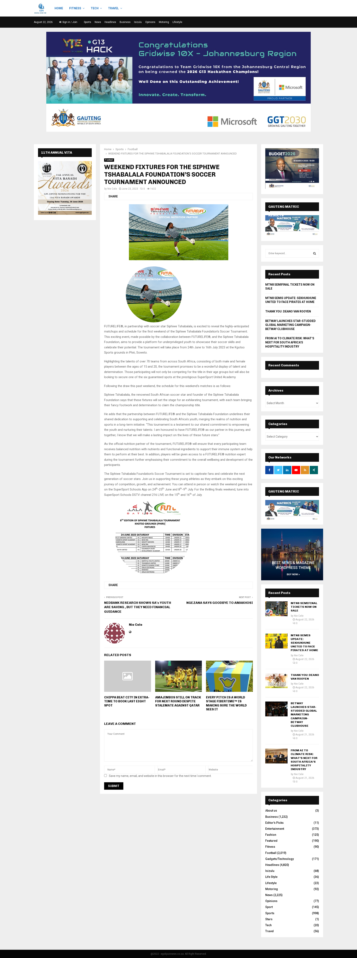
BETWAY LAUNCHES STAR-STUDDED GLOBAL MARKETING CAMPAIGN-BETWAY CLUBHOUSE (290, 325)
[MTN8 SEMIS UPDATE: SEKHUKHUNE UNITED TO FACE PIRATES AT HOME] (276, 641)
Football (109, 160)
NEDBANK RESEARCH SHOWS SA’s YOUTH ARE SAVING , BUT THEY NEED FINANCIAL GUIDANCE (137, 607)
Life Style (271, 876)
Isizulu (138, 22)
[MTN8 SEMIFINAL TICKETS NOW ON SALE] (276, 608)
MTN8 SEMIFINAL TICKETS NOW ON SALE (304, 606)
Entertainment (274, 828)
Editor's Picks (274, 822)
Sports (87, 22)
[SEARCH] (314, 253)
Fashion (270, 834)
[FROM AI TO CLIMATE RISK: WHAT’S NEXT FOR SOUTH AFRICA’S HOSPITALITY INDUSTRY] (276, 756)
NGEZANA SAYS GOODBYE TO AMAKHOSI (219, 603)
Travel (113, 8)
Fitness (75, 8)
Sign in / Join (69, 22)
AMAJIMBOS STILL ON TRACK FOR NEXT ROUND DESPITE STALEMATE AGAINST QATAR (178, 701)
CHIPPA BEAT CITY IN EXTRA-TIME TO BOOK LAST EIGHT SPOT (126, 701)
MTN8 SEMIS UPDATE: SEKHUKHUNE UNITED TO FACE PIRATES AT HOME (304, 643)
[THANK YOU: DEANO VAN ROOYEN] (276, 680)
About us (271, 810)
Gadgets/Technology (279, 859)
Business (125, 22)
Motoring (164, 22)
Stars (269, 919)
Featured (271, 840)
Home (59, 8)
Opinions (150, 22)
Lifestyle (177, 22)
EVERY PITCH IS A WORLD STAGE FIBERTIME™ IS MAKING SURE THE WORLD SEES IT (226, 703)
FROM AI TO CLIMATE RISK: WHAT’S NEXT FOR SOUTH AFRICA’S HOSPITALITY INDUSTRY (289, 342)
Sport (269, 907)
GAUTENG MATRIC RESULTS (283, 495)
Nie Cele (112, 188)
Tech (95, 8)
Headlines (110, 22)
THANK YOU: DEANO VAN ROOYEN (288, 311)
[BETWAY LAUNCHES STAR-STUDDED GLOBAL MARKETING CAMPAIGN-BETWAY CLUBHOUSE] (276, 709)
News (98, 22)
